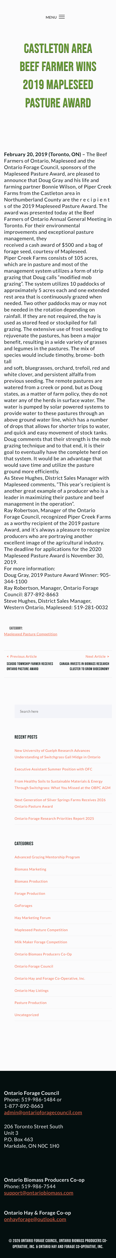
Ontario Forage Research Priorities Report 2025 (54, 818)
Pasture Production (31, 1002)
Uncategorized (27, 1015)
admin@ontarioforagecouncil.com (43, 1112)
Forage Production (30, 893)
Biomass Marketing (30, 869)
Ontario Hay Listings (32, 990)
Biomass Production (31, 881)
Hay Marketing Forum (33, 918)
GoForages (23, 905)
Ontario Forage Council (34, 966)
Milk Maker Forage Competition (41, 942)
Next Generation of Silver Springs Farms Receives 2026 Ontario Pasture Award (60, 803)
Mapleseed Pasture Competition (30, 634)
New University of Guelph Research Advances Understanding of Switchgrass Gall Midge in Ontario (58, 753)
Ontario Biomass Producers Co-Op (43, 954)
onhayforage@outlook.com (35, 1219)
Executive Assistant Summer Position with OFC (54, 769)
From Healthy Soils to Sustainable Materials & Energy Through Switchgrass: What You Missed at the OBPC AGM (63, 784)
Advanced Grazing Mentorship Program (47, 857)
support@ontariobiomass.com (38, 1193)
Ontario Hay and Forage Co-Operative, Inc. (50, 978)
